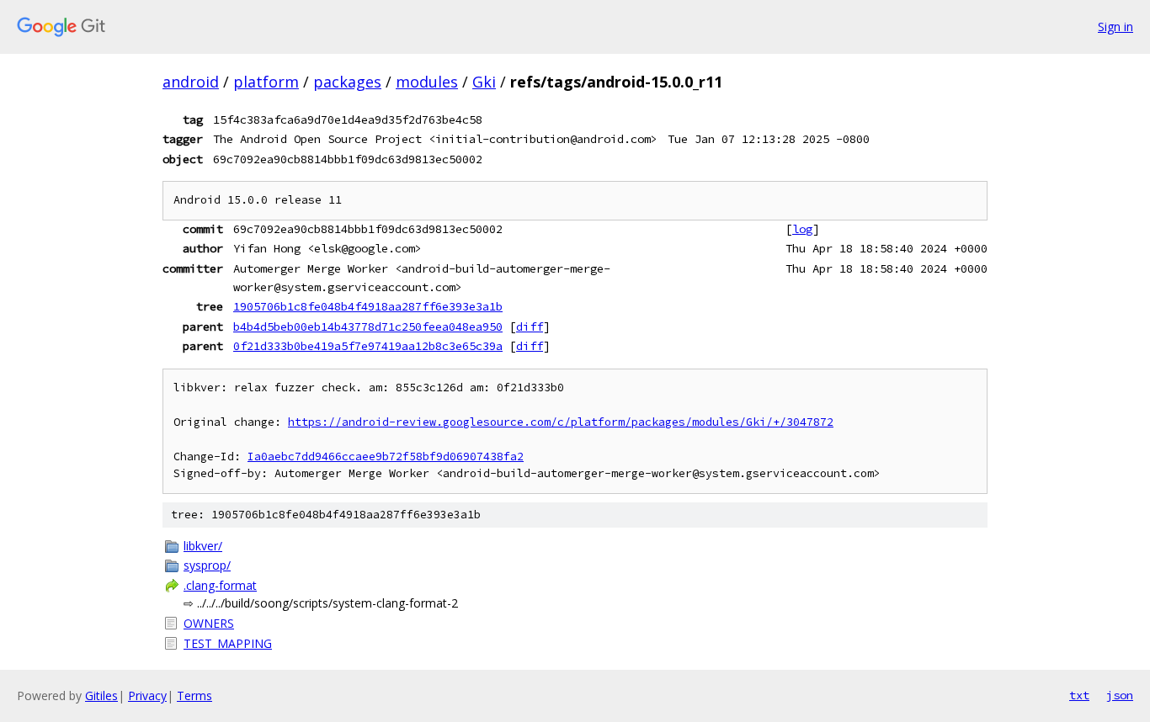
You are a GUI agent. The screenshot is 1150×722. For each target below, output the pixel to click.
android (190, 82)
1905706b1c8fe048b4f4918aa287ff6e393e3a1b (368, 306)
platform (266, 82)
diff (529, 326)
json (1119, 695)
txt (1079, 695)
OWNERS (209, 623)
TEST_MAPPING (228, 643)
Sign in (1115, 27)
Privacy (147, 695)
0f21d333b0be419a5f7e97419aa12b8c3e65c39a (368, 345)
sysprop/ (207, 565)
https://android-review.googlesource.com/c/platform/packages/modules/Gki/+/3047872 (560, 422)
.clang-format (220, 585)
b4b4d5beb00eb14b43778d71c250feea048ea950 (368, 326)
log (802, 228)
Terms (194, 695)
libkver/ (203, 546)
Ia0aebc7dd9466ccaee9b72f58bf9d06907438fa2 (386, 456)
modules (427, 82)
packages (347, 82)
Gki (484, 82)
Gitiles (101, 695)
